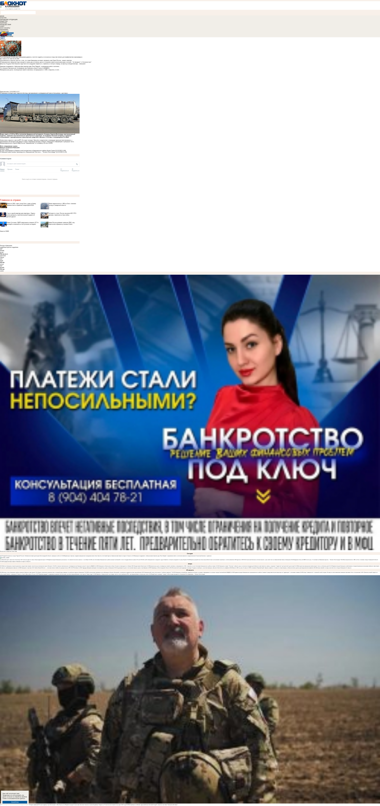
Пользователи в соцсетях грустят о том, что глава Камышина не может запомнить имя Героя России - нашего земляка (36, 60)
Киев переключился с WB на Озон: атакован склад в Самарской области (360, 559)
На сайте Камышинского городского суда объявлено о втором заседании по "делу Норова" (165, 559)
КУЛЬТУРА (3, 18)
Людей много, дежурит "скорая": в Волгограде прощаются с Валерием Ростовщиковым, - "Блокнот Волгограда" (178, 574)
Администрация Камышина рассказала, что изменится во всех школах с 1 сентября (68, 559)
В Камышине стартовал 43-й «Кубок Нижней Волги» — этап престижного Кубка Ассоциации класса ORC (45, 567)
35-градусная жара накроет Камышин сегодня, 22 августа (16, 561)
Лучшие (9, 169)
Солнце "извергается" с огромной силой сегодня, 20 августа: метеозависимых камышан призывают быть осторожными (331, 572)
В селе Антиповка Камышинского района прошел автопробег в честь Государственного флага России (115, 559)
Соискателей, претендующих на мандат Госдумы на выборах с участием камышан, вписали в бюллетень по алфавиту (200, 567)
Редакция (3, 40)
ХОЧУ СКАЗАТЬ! (5, 28)
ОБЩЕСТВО (4, 21)
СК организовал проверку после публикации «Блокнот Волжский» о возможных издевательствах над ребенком (114, 572)
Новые (2, 169)
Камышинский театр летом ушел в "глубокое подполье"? (158, 572)
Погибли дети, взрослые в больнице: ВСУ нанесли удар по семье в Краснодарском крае (24, 559)
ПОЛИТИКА (3, 23)
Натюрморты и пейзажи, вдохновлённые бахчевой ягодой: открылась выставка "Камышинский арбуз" (153, 804)
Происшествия (4, 91)
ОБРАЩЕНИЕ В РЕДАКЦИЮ (9, 19)
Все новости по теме (6, 58)
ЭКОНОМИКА (4, 29)
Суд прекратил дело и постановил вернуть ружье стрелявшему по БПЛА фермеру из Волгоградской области (143, 567)
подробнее (15, 247)
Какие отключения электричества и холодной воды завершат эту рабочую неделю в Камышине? (61, 572)
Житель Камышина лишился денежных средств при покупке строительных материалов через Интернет (27, 566)
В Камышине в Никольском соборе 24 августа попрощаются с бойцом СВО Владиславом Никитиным (122, 566)
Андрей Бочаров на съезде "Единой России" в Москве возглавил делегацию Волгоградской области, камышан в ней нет (32, 555)
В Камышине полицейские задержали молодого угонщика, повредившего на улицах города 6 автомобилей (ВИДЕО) (203, 572)
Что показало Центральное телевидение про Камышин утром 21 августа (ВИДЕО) (75, 566)
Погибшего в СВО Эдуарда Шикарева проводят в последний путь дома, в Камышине (94, 567)
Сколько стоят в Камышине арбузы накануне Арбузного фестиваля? (19, 572)
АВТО (10, 34)
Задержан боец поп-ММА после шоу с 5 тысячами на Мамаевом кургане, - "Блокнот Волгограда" (317, 559)
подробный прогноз (5, 247)
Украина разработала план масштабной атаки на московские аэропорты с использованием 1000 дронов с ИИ (216, 559)
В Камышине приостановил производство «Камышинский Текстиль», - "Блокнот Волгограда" (28, 152)
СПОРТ (2, 26)
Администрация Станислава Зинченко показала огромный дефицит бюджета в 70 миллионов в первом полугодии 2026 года (96, 804)
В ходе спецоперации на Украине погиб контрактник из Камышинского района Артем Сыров (27, 150)
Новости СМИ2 (4, 231)
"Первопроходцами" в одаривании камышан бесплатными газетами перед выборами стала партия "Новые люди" (65, 574)
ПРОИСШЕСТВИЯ (5, 24)
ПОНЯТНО (15, 802)
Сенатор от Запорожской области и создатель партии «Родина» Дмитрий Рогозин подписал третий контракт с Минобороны (33, 804)
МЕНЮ (2, 16)
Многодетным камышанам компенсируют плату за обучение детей (314, 566)
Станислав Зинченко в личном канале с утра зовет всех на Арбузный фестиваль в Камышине (268, 559)
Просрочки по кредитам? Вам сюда (8, 551)
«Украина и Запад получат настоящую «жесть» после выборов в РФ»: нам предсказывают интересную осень (122, 574)
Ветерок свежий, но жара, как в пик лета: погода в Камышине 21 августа (333, 567)
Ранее (17, 169)
